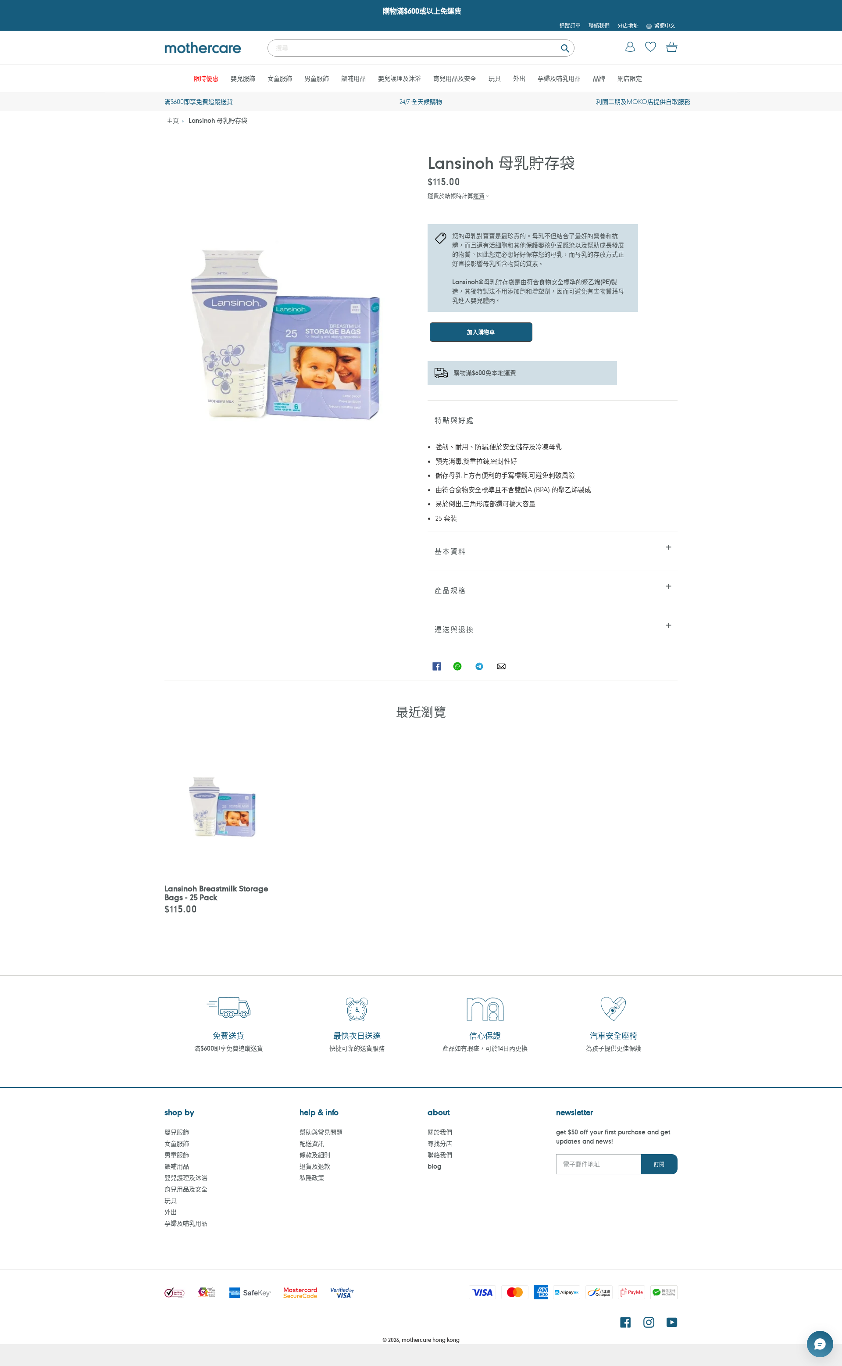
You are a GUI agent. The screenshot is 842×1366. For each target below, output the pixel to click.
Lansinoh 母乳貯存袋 (218, 120)
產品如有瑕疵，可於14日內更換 (485, 1048)
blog (434, 1166)
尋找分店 (440, 1143)
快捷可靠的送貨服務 (357, 1048)
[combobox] (421, 48)
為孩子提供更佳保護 (613, 1048)
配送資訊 (312, 1143)
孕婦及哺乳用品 (185, 1223)
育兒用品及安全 (185, 1189)
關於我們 (440, 1132)
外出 (170, 1212)
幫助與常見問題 (321, 1132)
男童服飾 (176, 1155)
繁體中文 (664, 25)
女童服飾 (176, 1143)
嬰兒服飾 (176, 1132)
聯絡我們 (440, 1155)
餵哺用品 (176, 1166)
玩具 (170, 1200)
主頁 (173, 120)
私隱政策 (312, 1177)
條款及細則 (315, 1155)
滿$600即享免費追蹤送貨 (228, 1048)
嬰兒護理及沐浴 (185, 1177)
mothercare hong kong (431, 1339)
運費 (479, 195)
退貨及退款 (315, 1166)
